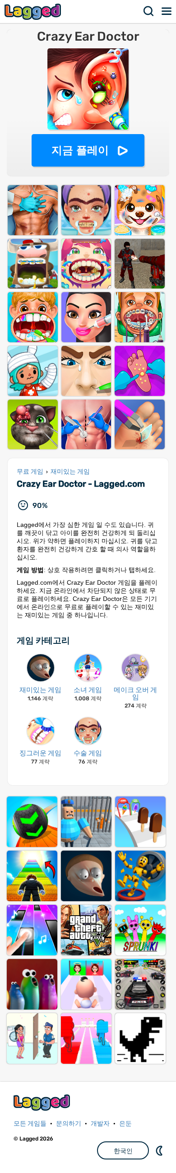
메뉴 (167, 11)
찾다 (149, 11)
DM (160, 1150)
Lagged (34, 11)
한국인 (123, 1150)
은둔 (125, 1123)
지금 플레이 (80, 150)
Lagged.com (43, 1102)
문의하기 (68, 1123)
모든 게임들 (30, 1123)
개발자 (100, 1123)
